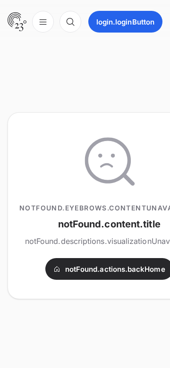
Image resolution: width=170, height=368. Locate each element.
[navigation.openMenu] (43, 22)
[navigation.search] (70, 22)
